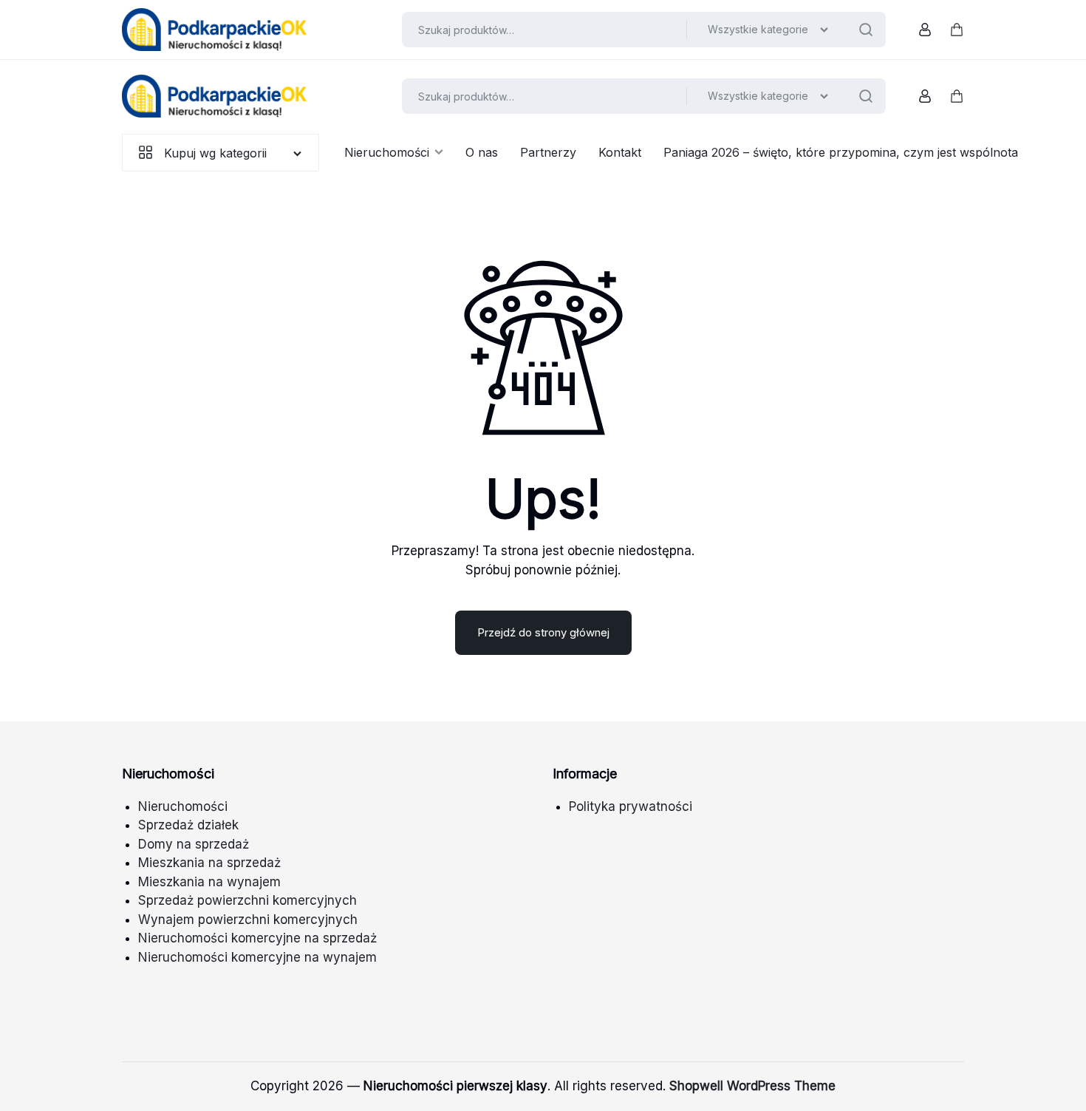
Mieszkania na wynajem (209, 881)
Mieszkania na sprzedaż (209, 862)
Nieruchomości (386, 152)
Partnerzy (548, 152)
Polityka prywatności (630, 806)
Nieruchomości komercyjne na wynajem (257, 957)
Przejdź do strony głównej (543, 632)
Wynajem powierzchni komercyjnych (248, 919)
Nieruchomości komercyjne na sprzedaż (257, 938)
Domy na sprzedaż (193, 844)
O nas (481, 152)
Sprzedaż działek (188, 825)
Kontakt (619, 152)
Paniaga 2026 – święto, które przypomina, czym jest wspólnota (840, 152)
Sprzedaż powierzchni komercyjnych (247, 900)
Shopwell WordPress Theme (752, 1085)
